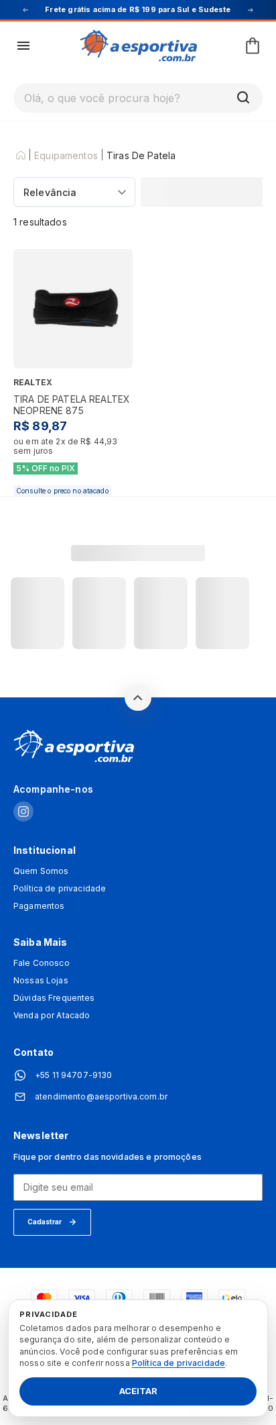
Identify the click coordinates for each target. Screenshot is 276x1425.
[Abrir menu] (23, 45)
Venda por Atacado (51, 1015)
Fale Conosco (41, 963)
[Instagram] (23, 812)
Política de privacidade (59, 888)
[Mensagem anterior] (25, 10)
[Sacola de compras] (253, 46)
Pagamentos (38, 906)
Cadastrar (44, 1222)
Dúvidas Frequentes (54, 998)
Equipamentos (66, 155)
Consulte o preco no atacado (62, 491)
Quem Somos (40, 871)
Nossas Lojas (40, 980)
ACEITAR (138, 1391)
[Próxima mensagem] (250, 10)
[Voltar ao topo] (138, 697)
